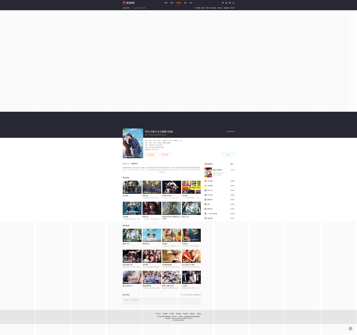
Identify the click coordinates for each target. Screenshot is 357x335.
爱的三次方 (185, 216)
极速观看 (165, 154)
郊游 (208, 204)
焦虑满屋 (125, 216)
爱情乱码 (210, 209)
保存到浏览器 (230, 131)
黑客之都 (145, 195)
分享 (228, 154)
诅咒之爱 (210, 195)
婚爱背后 (210, 199)
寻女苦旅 (210, 181)
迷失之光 (210, 190)
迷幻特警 (185, 195)
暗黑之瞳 (145, 216)
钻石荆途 (125, 195)
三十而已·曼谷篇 (212, 213)
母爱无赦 (210, 218)
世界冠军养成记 (167, 195)
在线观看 (151, 154)
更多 (232, 164)
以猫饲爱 (210, 185)
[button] (127, 164)
